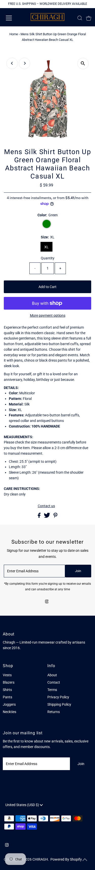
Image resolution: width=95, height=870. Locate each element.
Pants (7, 697)
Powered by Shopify (66, 859)
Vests (7, 675)
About (52, 675)
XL (46, 247)
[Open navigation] (13, 18)
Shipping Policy (59, 704)
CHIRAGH (40, 859)
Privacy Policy (58, 697)
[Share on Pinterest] (55, 516)
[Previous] (12, 63)
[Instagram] (47, 602)
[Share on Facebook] (39, 516)
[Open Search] (80, 18)
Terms (52, 690)
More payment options (47, 315)
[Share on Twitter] (47, 516)
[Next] (24, 63)
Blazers (8, 682)
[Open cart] (88, 18)
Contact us (46, 506)
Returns (53, 712)
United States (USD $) (22, 805)
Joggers (9, 704)
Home (13, 34)
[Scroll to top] (85, 860)
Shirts (7, 690)
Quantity (47, 258)
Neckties (9, 712)
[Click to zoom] (83, 63)
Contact (53, 682)
